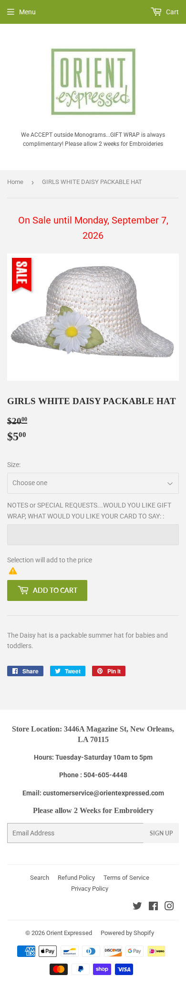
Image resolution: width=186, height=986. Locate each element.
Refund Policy (76, 877)
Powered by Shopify (127, 932)
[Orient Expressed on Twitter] (137, 907)
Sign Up (161, 833)
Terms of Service (126, 877)
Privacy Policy (89, 888)
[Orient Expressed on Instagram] (169, 907)
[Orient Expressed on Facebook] (153, 907)
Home (15, 181)
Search (39, 877)
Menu (27, 12)
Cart (172, 12)
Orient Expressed (69, 932)
